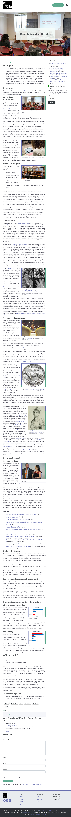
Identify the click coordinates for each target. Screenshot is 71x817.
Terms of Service (40, 798)
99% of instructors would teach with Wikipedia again (18, 521)
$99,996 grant (22, 634)
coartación (5, 224)
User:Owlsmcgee (11, 353)
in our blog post (27, 361)
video (18, 483)
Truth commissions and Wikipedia (14, 516)
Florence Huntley (20, 421)
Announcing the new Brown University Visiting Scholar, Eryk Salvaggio (22, 529)
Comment (6, 739)
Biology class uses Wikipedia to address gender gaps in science (20, 536)
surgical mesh (37, 313)
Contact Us (39, 799)
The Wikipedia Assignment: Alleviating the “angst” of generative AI (56, 70)
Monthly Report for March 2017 (13, 517)
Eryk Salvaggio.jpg (28, 338)
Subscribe (51, 102)
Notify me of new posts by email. (12, 777)
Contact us (47, 5)
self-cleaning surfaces (29, 290)
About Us (22, 798)
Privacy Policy (40, 796)
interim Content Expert (21, 90)
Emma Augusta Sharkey (20, 415)
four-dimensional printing (13, 290)
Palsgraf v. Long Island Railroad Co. (11, 389)
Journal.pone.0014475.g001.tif (30, 291)
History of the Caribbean (23, 223)
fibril (27, 313)
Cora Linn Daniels (19, 438)
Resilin (18, 305)
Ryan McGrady (13, 62)
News (30, 5)
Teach (15, 5)
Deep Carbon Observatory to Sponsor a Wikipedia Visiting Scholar (21, 514)
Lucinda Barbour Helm (8, 446)
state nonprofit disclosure (28, 812)
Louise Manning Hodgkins (26, 449)
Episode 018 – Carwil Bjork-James (14, 534)
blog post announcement (27, 347)
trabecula (31, 313)
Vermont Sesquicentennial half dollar (36, 388)
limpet (18, 313)
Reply (7, 731)
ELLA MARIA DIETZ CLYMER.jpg (37, 432)
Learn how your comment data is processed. (32, 784)
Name (5, 757)
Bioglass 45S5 (33, 300)
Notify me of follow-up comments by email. (14, 775)
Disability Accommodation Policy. (38, 814)
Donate (58, 5)
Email (5, 763)
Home (21, 796)
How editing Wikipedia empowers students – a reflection (19, 526)
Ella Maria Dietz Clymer (32, 430)
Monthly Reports (13, 714)
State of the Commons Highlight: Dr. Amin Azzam (18, 546)
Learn (19, 5)
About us (40, 5)
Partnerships (23, 803)
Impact (35, 5)
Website (5, 769)
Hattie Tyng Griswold (19, 429)
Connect (24, 5)
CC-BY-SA (62, 810)
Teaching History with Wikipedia (13, 527)
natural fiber (23, 313)
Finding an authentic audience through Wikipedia (17, 519)
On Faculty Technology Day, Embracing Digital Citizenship (19, 543)
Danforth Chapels (11, 245)
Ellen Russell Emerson (8, 443)
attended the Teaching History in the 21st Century (11, 108)
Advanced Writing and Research (20, 244)
